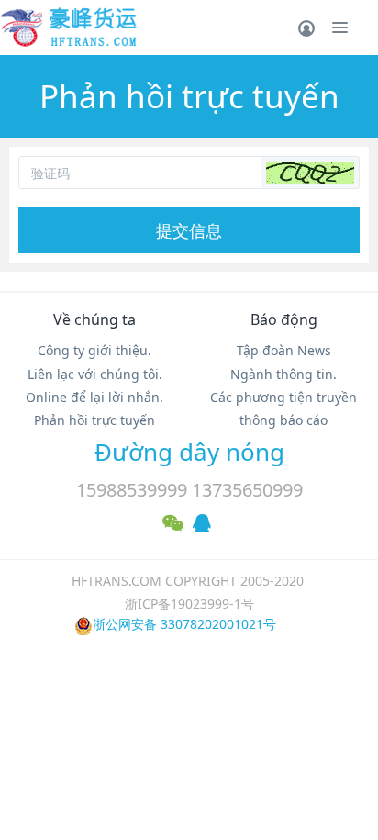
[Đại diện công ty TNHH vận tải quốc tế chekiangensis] (69, 27)
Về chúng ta (94, 319)
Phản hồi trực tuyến (94, 420)
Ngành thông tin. (283, 374)
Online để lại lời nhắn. (94, 397)
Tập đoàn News (284, 350)
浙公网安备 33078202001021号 (184, 624)
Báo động (283, 319)
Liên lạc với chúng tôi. (95, 374)
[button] (310, 173)
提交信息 (189, 230)
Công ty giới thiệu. (94, 350)
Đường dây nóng (189, 451)
